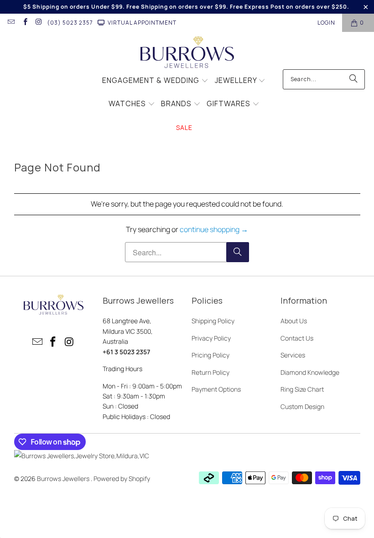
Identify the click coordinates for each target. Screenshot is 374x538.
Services (292, 355)
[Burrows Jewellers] (187, 52)
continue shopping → (214, 229)
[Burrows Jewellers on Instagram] (38, 22)
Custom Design (302, 406)
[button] (155, 81)
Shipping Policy (213, 320)
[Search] (353, 79)
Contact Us (296, 338)
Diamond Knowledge (309, 372)
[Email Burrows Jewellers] (11, 22)
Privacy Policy (211, 338)
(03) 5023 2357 (70, 22)
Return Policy (210, 372)
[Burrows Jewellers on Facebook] (24, 22)
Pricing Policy (210, 355)
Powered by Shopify (122, 478)
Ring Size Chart (302, 389)
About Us (293, 320)
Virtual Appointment (142, 22)
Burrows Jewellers (64, 478)
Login (326, 22)
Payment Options (216, 389)
